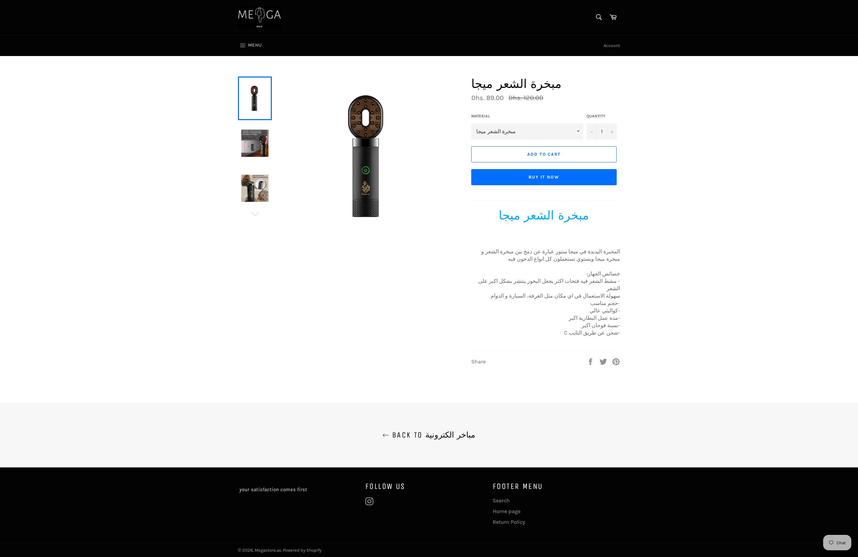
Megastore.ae (268, 550)
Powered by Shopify (302, 550)
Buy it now (544, 177)
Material (480, 116)
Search (501, 500)
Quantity (596, 116)
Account (612, 45)
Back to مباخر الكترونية (432, 435)
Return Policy (509, 522)
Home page (506, 511)
